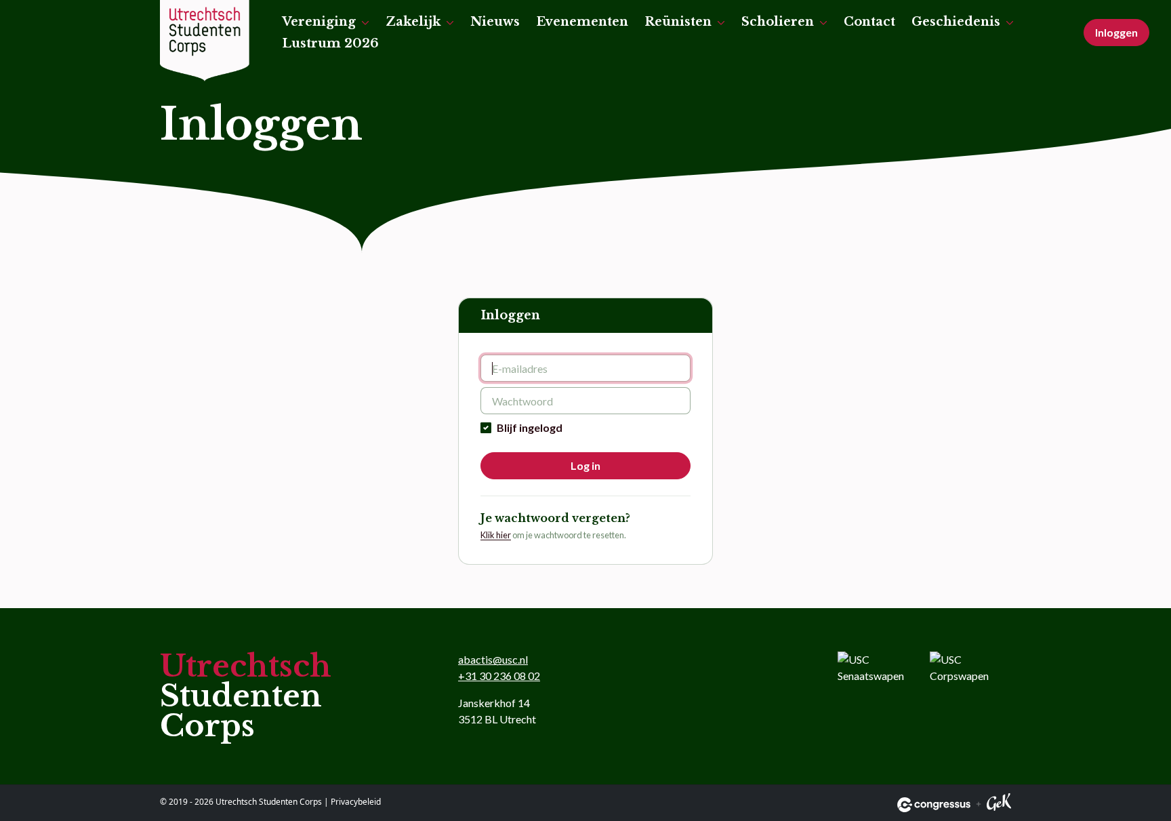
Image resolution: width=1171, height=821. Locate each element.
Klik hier (495, 534)
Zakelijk (413, 21)
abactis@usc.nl (493, 659)
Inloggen (1116, 32)
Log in (585, 465)
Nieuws (495, 21)
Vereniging (319, 21)
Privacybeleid (356, 801)
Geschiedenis (955, 21)
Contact (869, 21)
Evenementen (582, 21)
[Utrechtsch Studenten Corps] (204, 40)
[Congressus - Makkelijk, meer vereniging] (933, 804)
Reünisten (678, 21)
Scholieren (777, 21)
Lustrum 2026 (330, 43)
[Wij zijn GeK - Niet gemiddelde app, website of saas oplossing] (999, 804)
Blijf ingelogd (529, 427)
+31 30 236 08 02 (499, 675)
